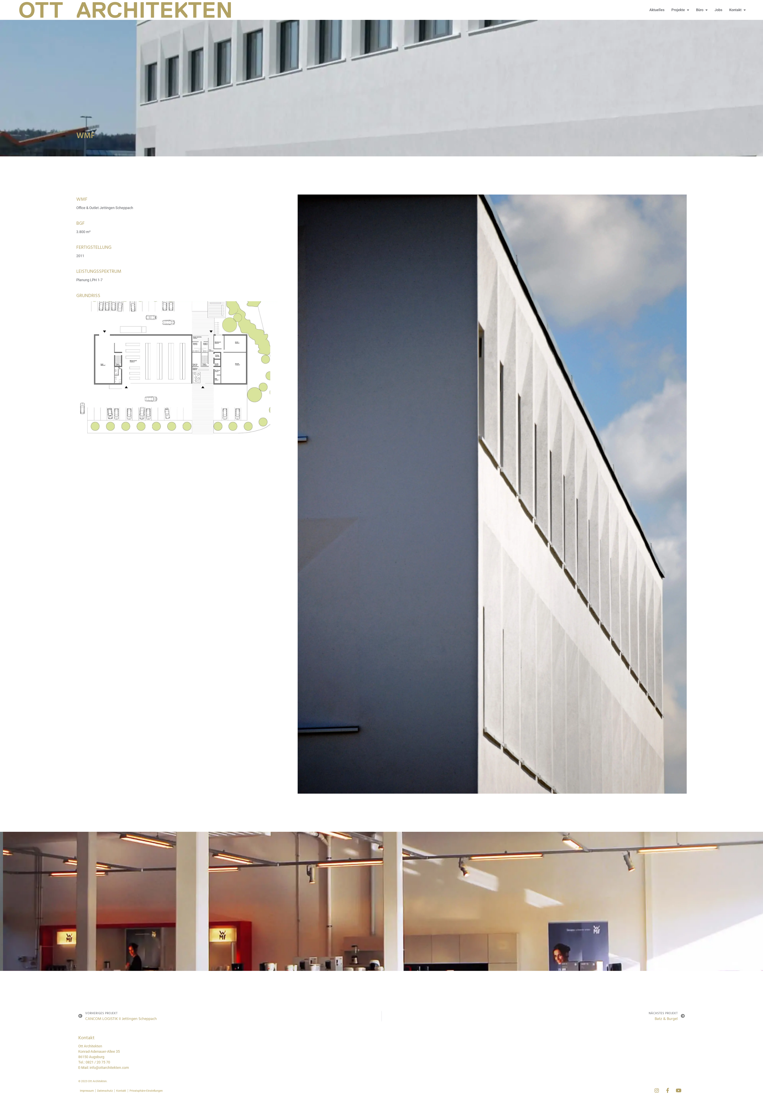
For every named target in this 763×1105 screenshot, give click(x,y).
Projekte (678, 10)
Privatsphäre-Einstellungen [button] (146, 1090)
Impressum (87, 1090)
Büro (699, 10)
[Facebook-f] (668, 1090)
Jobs (718, 10)
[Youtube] (679, 1090)
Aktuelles (656, 10)
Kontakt (735, 10)
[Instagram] (657, 1090)
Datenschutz (105, 1090)
